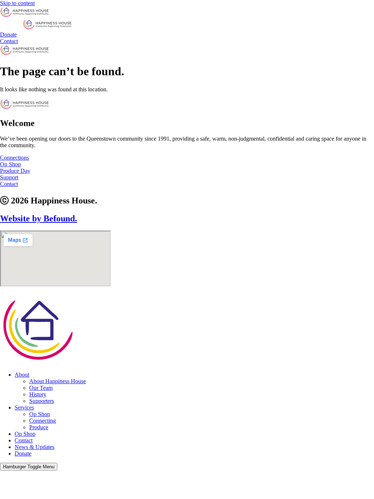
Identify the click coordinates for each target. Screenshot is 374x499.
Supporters (41, 401)
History (37, 394)
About (22, 375)
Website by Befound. (38, 218)
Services (24, 407)
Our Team (41, 388)
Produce (38, 427)
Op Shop (39, 414)
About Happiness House (57, 381)
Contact (24, 440)
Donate (23, 453)
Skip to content (17, 3)
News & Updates (34, 447)
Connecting (42, 421)
